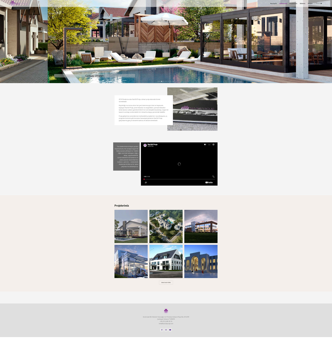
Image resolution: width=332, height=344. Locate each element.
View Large (145, 212)
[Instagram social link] (319, 3)
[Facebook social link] (317, 3)
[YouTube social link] (321, 3)
